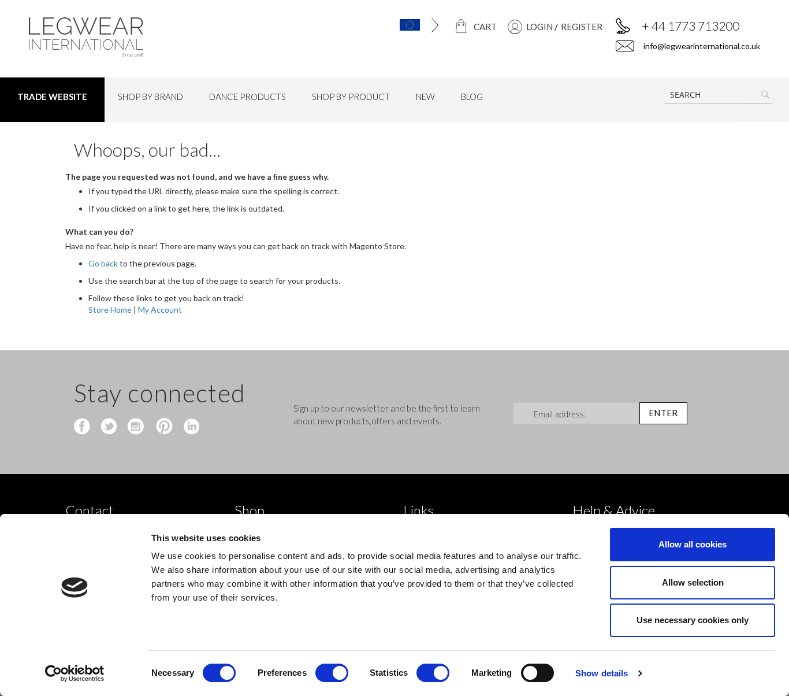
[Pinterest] (163, 427)
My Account (160, 309)
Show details (601, 673)
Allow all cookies (692, 544)
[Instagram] (136, 427)
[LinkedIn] (189, 427)
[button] (399, 25)
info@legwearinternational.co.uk (701, 46)
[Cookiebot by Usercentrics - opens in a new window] (74, 673)
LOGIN (539, 26)
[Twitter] (110, 427)
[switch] (331, 674)
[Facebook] (83, 427)
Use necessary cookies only (693, 620)
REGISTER (581, 26)
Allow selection (693, 582)
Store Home (110, 309)
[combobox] (718, 95)
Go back (103, 263)
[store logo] (114, 37)
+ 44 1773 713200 (690, 25)
